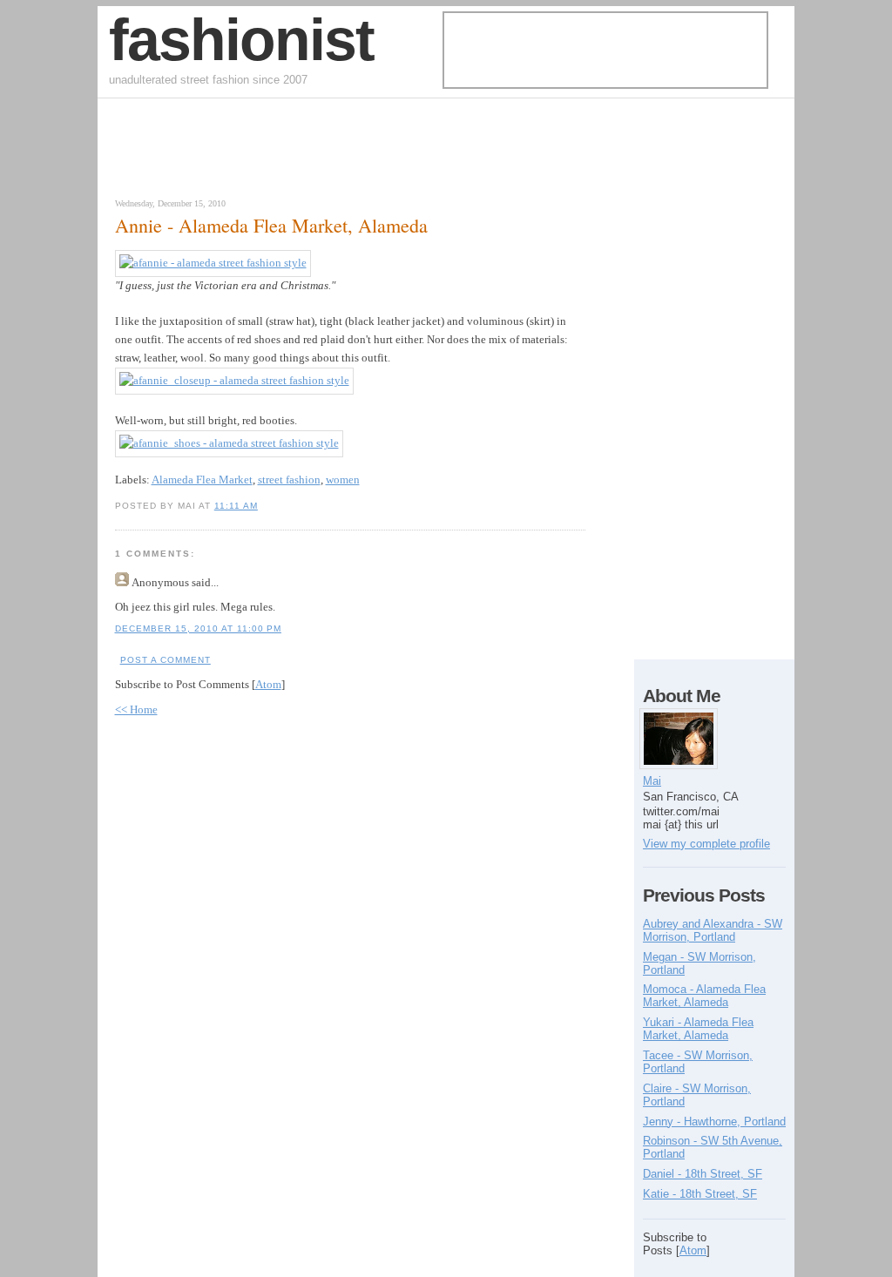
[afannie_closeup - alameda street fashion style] (234, 380)
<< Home (136, 709)
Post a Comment (165, 660)
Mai (652, 780)
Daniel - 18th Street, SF (702, 1173)
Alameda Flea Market (202, 479)
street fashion (289, 479)
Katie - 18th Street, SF (700, 1193)
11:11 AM (236, 505)
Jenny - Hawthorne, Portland (714, 1121)
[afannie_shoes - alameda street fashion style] (229, 442)
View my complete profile (706, 843)
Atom (268, 684)
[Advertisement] (310, 152)
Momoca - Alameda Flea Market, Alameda (704, 996)
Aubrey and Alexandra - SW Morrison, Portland (712, 930)
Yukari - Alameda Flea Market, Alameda (698, 1029)
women (343, 479)
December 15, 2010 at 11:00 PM (198, 628)
